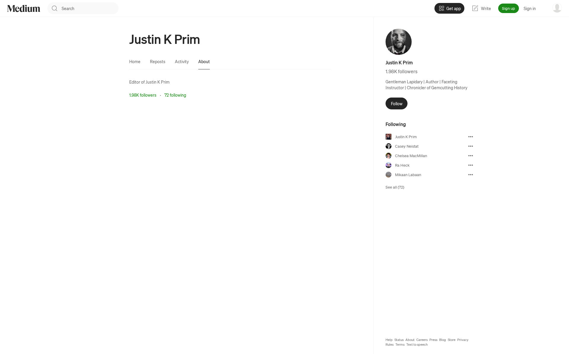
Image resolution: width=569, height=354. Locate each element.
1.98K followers (142, 95)
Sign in (530, 8)
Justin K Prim (158, 81)
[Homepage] (23, 8)
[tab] (134, 61)
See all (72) (395, 186)
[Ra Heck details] (470, 165)
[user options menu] (557, 7)
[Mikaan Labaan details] (470, 174)
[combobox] (90, 8)
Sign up (508, 8)
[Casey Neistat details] (470, 146)
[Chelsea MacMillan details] (470, 155)
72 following (175, 95)
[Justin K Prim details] (470, 136)
